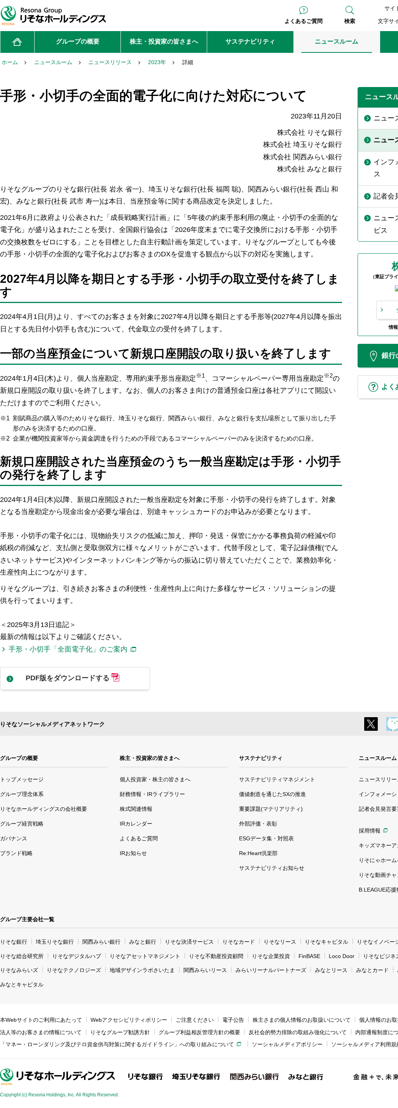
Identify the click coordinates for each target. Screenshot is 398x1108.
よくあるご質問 (304, 21)
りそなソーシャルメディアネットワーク (52, 724)
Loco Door (341, 956)
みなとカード (372, 970)
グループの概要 (19, 758)
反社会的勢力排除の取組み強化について (298, 1032)
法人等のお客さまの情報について (41, 1032)
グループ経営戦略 (22, 824)
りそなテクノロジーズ (74, 970)
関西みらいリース (205, 970)
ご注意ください (195, 1020)
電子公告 (233, 1020)
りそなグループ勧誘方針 (120, 1032)
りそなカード (238, 942)
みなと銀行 (142, 942)
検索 (349, 21)
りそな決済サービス (189, 942)
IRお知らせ (133, 853)
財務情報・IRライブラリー (152, 794)
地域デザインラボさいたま (142, 970)
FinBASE (309, 956)
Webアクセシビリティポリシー (129, 1020)
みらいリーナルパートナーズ (271, 970)
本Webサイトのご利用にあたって (41, 1020)
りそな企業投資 (271, 956)
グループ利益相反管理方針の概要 (199, 1032)
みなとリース (331, 970)
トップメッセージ (22, 779)
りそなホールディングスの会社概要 (43, 809)
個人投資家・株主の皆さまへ (155, 779)
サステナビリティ (261, 758)
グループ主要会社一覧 (27, 919)
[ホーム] (17, 42)
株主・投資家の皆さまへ (150, 758)
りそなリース (280, 942)
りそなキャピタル (326, 942)
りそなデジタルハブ (76, 956)
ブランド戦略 (16, 853)
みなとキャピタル (22, 984)
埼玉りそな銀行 (55, 942)
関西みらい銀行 (101, 942)
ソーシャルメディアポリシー (287, 1044)
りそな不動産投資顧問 (216, 956)
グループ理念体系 (22, 794)
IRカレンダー (136, 824)
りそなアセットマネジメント (145, 956)
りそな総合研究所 (22, 956)
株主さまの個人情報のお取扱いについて (302, 1020)
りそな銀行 (13, 942)
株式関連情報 (136, 809)
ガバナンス (13, 838)
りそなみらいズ (19, 970)
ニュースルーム (378, 758)
